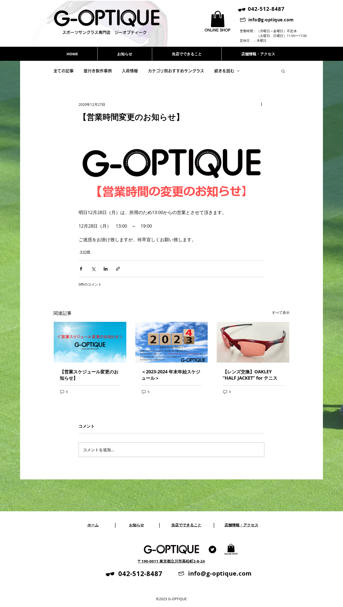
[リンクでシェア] (118, 268)
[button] (283, 71)
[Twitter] (212, 549)
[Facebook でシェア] (81, 268)
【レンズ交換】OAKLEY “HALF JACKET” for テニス (250, 375)
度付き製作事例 (98, 71)
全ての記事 (63, 71)
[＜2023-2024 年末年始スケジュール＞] (171, 342)
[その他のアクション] (261, 104)
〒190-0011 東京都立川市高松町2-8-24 (171, 561)
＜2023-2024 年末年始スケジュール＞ (170, 375)
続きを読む (224, 71)
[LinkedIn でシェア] (105, 268)
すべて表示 (281, 312)
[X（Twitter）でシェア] (93, 268)
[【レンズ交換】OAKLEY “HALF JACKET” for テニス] (253, 342)
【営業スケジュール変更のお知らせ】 (89, 375)
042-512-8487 (140, 573)
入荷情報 (130, 71)
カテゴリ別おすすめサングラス (176, 71)
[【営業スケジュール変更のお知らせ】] (90, 342)
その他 (85, 251)
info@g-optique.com (271, 20)
